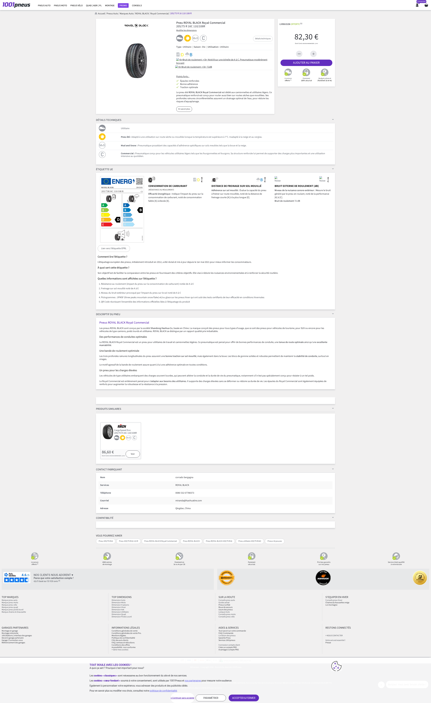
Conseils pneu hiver (333, 600)
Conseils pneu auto (227, 600)
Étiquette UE (104, 169)
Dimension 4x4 (118, 609)
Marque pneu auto (10, 600)
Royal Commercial (159, 13)
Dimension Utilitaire (120, 612)
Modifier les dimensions (186, 30)
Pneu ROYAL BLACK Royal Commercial (160, 541)
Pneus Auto (112, 13)
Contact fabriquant (109, 469)
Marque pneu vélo (9, 605)
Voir (133, 454)
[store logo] (17, 5)
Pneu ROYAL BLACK (191, 541)
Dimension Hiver (119, 607)
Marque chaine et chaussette (14, 612)
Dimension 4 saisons (120, 605)
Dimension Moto (119, 602)
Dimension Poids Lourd (122, 616)
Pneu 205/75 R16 (106, 541)
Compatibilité (104, 518)
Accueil (101, 13)
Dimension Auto (118, 600)
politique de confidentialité (163, 690)
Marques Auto (127, 13)
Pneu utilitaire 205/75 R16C (249, 541)
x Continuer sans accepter (182, 698)
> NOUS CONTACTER (334, 635)
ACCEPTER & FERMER (243, 698)
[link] (44, 5)
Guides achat (224, 602)
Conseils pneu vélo (227, 616)
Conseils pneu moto (227, 614)
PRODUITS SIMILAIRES (108, 409)
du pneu (108, 314)
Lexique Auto (224, 612)
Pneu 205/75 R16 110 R (128, 541)
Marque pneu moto (10, 602)
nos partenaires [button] (193, 680)
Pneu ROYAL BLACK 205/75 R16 (219, 541)
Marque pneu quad (10, 607)
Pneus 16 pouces (275, 541)
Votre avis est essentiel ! (335, 640)
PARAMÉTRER (210, 698)
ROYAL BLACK (142, 13)
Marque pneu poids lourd (12, 609)
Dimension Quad (119, 614)
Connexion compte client (229, 645)
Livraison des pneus (227, 635)
